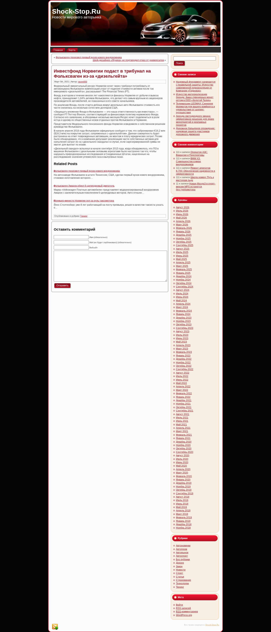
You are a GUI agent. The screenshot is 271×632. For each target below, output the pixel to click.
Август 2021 (182, 414)
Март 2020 (182, 472)
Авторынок (182, 552)
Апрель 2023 (183, 345)
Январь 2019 (183, 521)
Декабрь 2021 (183, 400)
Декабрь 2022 (183, 359)
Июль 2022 (182, 376)
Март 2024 (182, 307)
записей (183, 608)
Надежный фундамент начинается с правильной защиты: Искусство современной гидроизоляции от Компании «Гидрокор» (195, 86)
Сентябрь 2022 (184, 369)
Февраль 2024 (184, 310)
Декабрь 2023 (183, 317)
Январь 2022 (183, 397)
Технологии (182, 583)
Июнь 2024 (182, 297)
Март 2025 (182, 266)
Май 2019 (181, 507)
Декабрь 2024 (183, 276)
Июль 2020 (182, 459)
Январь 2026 (183, 231)
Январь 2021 (183, 438)
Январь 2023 (183, 355)
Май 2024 (181, 300)
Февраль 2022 (184, 393)
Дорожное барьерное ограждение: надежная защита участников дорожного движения (195, 131)
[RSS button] (55, 627)
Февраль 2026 (184, 228)
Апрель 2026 (183, 221)
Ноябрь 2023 (183, 321)
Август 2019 (182, 496)
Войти (179, 604)
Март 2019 (182, 514)
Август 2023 (182, 331)
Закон (179, 566)
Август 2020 (182, 455)
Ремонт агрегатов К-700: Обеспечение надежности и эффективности (195, 171)
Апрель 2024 (183, 304)
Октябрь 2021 (183, 407)
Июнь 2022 (182, 379)
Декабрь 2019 (183, 483)
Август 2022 (182, 372)
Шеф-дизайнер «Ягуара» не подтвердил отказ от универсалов (128, 60)
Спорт (179, 573)
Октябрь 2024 (183, 283)
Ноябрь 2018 (183, 527)
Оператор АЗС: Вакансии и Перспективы (192, 154)
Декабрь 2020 (183, 441)
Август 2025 (182, 248)
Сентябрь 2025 (184, 245)
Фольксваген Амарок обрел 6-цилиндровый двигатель (84, 185)
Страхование (183, 580)
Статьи (180, 576)
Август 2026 (182, 207)
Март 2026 (182, 224)
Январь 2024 (183, 314)
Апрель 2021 (183, 428)
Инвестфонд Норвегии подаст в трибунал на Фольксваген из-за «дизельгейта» (102, 74)
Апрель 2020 (183, 469)
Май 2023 (181, 341)
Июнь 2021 (182, 421)
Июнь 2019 (182, 503)
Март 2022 (182, 390)
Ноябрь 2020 (183, 445)
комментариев (187, 611)
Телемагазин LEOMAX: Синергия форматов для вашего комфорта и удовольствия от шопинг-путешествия (195, 108)
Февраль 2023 (184, 352)
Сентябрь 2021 (184, 410)
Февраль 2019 (184, 517)
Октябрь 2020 (183, 448)
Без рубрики (183, 559)
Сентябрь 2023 (184, 328)
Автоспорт (182, 556)
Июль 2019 (182, 500)
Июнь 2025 (182, 255)
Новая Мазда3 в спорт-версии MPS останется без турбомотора (195, 186)
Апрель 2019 (183, 510)
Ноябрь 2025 (183, 238)
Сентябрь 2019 (184, 493)
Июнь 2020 (182, 462)
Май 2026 (181, 217)
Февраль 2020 (184, 476)
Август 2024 (182, 290)
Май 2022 (181, 383)
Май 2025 (181, 259)
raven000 (82, 81)
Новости (180, 569)
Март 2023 (182, 348)
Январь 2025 (183, 273)
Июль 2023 (182, 335)
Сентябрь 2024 (184, 286)
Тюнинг (83, 216)
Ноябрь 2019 (183, 486)
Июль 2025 (182, 252)
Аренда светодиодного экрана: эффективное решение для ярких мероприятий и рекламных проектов (195, 120)
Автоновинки (183, 545)
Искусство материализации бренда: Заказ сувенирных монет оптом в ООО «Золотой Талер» (194, 97)
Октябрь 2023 (183, 324)
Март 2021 (182, 431)
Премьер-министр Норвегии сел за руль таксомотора (84, 200)
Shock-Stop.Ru (76, 11)
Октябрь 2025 (183, 242)
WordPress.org (184, 615)
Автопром (181, 549)
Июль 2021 (182, 417)
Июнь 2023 (182, 338)
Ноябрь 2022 (183, 362)
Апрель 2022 (183, 386)
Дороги (180, 562)
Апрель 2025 (183, 262)
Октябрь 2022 (183, 366)
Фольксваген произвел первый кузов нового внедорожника (89, 57)
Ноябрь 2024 (183, 279)
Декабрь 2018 (183, 524)
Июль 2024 (182, 293)
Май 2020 (181, 465)
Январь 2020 (183, 479)
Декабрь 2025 (183, 235)
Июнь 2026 (182, 214)
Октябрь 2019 (183, 490)
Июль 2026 (182, 210)
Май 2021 (181, 424)
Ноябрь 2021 (183, 403)
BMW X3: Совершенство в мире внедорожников (188, 161)
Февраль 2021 (184, 434)
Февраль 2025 (184, 269)
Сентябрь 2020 (184, 452)
